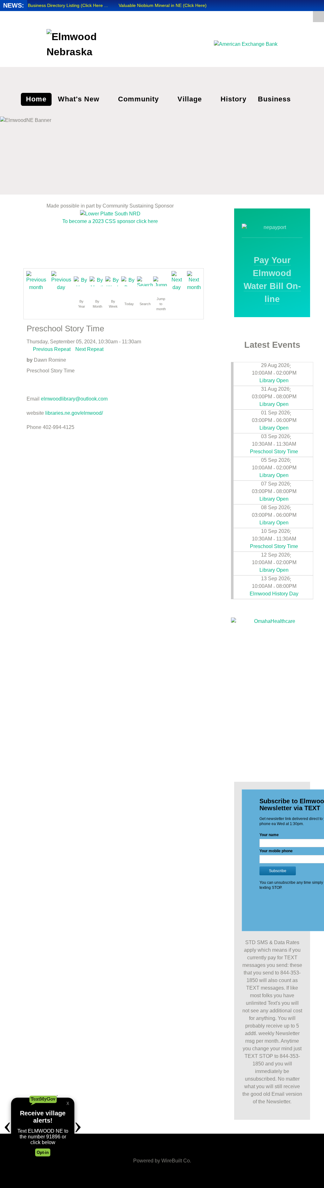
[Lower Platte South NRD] (110, 213)
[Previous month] (36, 280)
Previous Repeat (52, 349)
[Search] (145, 280)
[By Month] (97, 280)
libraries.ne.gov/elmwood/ (74, 413)
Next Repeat (89, 349)
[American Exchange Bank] (245, 44)
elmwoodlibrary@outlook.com (74, 398)
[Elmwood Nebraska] (87, 43)
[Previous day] (61, 280)
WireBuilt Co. (176, 1160)
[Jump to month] (161, 280)
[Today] (129, 280)
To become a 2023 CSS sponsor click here (110, 221)
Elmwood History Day (274, 593)
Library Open (274, 380)
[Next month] (194, 280)
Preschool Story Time (274, 451)
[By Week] (113, 280)
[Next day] (176, 280)
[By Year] (82, 280)
